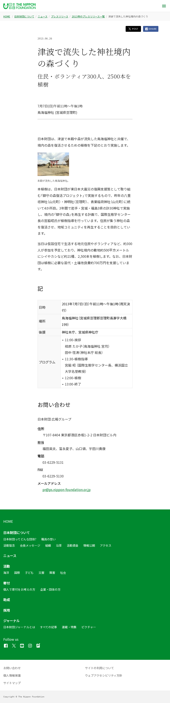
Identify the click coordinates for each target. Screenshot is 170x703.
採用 (6, 610)
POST (134, 29)
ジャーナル (11, 620)
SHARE (152, 29)
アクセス (105, 545)
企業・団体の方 (50, 589)
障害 (52, 572)
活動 (6, 566)
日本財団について (24, 16)
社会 (63, 572)
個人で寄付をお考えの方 (19, 589)
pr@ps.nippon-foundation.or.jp (66, 489)
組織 (48, 545)
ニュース (42, 16)
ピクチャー (88, 627)
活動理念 (9, 545)
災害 (41, 572)
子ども (29, 572)
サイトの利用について (99, 668)
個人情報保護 (12, 675)
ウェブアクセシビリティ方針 (103, 675)
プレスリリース (59, 16)
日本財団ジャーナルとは (19, 627)
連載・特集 (69, 627)
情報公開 (89, 545)
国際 (17, 572)
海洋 (6, 572)
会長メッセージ (30, 545)
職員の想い (48, 539)
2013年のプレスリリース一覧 (88, 16)
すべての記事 (48, 627)
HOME (6, 16)
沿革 (59, 545)
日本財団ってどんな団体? (19, 539)
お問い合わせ (12, 668)
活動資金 (72, 545)
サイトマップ (12, 683)
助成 (6, 599)
